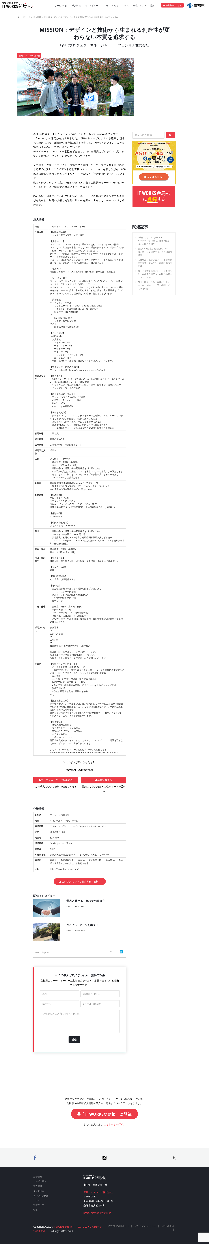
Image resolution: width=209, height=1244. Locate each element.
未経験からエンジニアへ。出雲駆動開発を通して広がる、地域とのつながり (155, 263)
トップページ (24, 17)
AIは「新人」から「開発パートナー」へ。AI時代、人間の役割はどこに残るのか (155, 285)
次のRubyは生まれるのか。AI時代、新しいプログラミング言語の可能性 (155, 251)
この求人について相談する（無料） (81, 881)
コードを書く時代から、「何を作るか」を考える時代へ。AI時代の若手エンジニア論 (155, 274)
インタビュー (91, 5)
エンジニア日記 (110, 5)
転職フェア (138, 5)
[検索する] (170, 135)
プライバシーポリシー (145, 1226)
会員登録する (104, 780)
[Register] (196, 5)
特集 (152, 5)
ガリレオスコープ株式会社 (98, 1192)
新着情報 (37, 1176)
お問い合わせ (167, 1226)
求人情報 (76, 5)
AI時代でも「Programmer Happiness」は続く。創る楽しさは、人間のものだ (154, 240)
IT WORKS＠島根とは (118, 1226)
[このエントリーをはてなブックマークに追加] (121, 951)
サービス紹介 (61, 5)
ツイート (114, 952)
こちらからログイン (115, 1124)
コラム (125, 5)
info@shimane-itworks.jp (97, 1213)
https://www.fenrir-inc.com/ (64, 869)
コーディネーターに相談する (57, 780)
